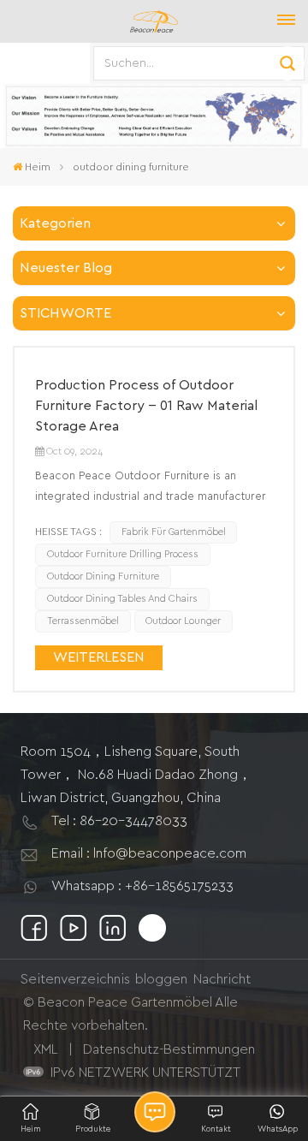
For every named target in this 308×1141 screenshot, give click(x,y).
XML (45, 1049)
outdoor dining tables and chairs (122, 598)
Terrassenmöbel (83, 621)
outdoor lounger (183, 621)
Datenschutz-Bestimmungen (169, 1049)
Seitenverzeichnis (75, 979)
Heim (37, 167)
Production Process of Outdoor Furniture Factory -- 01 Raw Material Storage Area (146, 405)
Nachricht (222, 979)
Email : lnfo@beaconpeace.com (148, 853)
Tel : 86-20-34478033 (119, 821)
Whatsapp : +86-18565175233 (142, 886)
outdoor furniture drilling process (122, 554)
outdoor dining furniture (103, 576)
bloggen (161, 979)
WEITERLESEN (99, 657)
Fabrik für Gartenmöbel (173, 532)
